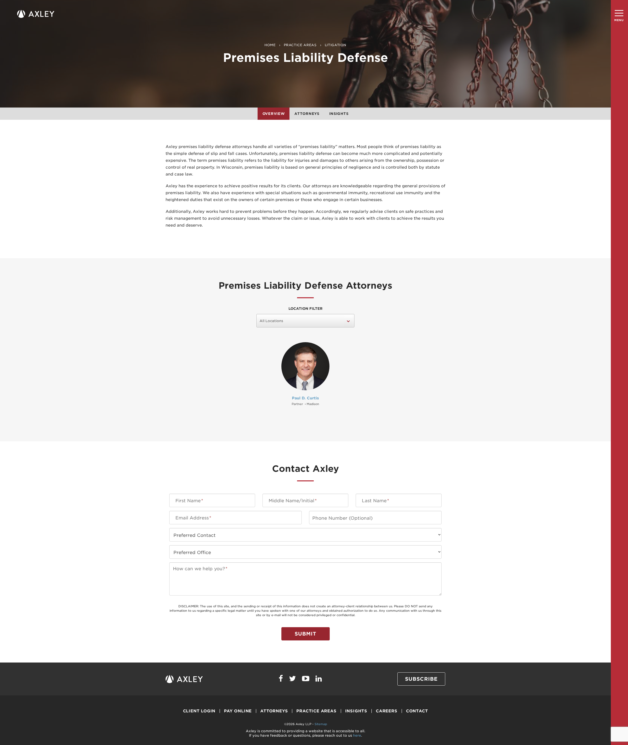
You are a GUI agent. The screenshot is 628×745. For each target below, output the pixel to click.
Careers (386, 711)
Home (270, 45)
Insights (339, 114)
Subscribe (421, 679)
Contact (417, 711)
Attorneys (306, 114)
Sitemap (320, 724)
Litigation (336, 45)
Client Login (199, 711)
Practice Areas (300, 45)
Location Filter (305, 309)
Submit (305, 634)
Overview (273, 114)
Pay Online (238, 711)
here (357, 735)
